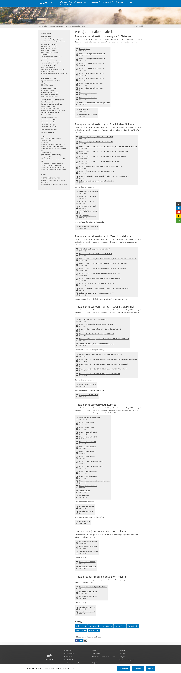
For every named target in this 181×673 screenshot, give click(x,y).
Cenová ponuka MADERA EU (87, 567)
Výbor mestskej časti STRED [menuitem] (48, 120)
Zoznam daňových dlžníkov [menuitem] (48, 67)
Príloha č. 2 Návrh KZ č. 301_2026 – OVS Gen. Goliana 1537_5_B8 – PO (99, 161)
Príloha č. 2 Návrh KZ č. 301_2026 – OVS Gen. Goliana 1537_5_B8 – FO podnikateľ (102, 156)
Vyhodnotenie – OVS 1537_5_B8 (88, 226)
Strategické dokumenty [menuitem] (47, 71)
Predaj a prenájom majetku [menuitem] (48, 50)
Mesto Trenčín (68, 650)
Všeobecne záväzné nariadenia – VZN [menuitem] (51, 56)
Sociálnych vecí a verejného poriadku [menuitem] (51, 108)
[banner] (46, 3)
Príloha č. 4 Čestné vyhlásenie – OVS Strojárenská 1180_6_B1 (96, 334)
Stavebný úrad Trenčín (49, 129)
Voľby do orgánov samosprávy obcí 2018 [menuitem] (52, 167)
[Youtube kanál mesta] (178, 212)
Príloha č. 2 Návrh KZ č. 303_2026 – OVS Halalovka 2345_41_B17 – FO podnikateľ (102, 268)
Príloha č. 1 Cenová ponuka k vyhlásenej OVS (92, 54)
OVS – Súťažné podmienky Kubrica (89, 417)
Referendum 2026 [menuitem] (46, 142)
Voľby (43, 136)
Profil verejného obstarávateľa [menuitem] (49, 52)
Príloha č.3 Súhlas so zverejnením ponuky (91, 83)
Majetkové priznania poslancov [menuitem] (49, 96)
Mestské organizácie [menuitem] (46, 61)
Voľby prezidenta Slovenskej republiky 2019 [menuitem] (53, 165)
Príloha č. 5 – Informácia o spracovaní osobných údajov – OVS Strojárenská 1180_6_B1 (104, 339)
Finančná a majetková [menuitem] (47, 102)
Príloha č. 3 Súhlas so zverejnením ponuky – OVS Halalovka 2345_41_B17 (100, 278)
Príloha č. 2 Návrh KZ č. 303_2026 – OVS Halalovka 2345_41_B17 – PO (99, 273)
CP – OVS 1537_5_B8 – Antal (87, 196)
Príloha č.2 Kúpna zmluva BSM (88, 432)
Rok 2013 (92, 630)
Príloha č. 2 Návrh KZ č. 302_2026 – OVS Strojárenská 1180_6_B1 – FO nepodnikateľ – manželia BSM (108, 359)
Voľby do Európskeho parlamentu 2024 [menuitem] (52, 146)
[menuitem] (67, 2)
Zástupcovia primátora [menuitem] (56, 39)
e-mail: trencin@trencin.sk (71, 663)
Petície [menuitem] (54, 65)
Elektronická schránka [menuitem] (47, 85)
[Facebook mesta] (178, 208)
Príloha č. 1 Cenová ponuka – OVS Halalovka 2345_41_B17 (95, 254)
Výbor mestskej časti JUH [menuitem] (48, 124)
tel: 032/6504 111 (69, 660)
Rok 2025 (93, 626)
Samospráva (51, 26)
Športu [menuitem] (55, 106)
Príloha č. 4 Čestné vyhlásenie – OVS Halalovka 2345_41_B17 (96, 283)
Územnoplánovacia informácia (88, 114)
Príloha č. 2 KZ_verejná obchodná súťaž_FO (92, 63)
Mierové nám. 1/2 (69, 654)
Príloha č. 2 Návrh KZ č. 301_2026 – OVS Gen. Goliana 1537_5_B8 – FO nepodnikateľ (103, 151)
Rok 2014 (79, 630)
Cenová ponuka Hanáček (86, 506)
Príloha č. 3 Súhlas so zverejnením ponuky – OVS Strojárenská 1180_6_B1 (100, 329)
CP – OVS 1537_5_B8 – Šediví (87, 216)
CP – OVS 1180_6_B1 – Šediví (87, 384)
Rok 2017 (118, 626)
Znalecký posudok (84, 491)
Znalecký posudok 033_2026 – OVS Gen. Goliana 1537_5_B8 (96, 181)
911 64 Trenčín (68, 657)
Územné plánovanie (47, 133)
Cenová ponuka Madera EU (87, 612)
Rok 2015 (131, 626)
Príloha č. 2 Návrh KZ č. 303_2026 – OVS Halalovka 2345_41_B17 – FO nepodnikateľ (103, 263)
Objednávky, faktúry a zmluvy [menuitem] (49, 48)
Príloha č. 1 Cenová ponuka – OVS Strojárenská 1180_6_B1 (96, 324)
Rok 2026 (79, 626)
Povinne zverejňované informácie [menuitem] (50, 63)
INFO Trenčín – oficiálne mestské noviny (103, 657)
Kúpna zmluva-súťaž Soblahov (88, 541)
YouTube (122, 654)
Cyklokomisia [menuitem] (61, 110)
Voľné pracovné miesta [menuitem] (47, 83)
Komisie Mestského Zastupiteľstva (52, 100)
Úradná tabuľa (46, 33)
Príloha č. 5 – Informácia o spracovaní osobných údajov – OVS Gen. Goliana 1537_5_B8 (104, 176)
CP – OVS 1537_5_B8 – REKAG (88, 211)
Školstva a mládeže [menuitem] (46, 106)
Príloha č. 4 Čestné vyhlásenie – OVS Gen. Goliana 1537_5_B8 (96, 171)
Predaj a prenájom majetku (77, 26)
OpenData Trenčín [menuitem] (46, 65)
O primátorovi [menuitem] (45, 39)
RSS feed (94, 663)
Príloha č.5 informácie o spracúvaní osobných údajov (94, 103)
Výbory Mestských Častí (49, 118)
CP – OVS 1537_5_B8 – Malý (87, 206)
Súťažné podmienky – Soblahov (88, 551)
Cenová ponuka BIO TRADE (87, 562)
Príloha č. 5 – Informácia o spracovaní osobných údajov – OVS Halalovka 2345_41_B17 (104, 288)
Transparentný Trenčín (62, 26)
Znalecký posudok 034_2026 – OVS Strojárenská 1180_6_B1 (96, 344)
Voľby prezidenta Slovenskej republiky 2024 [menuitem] (53, 144)
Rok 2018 (106, 626)
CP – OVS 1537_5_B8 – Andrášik (88, 191)
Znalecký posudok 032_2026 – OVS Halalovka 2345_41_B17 (96, 293)
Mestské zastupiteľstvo (49, 88)
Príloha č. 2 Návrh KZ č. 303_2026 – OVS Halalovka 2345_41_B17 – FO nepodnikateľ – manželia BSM (108, 259)
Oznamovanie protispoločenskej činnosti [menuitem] (52, 69)
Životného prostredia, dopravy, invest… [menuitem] (52, 104)
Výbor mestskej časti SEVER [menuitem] (48, 122)
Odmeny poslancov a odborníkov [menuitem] (50, 94)
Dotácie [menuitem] (55, 46)
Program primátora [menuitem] (59, 41)
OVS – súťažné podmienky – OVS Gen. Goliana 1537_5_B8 (96, 137)
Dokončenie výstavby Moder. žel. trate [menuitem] (51, 112)
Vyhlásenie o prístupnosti (127, 660)
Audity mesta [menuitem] (57, 61)
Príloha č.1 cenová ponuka (86, 422)
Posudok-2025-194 (84, 109)
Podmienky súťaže (84, 49)
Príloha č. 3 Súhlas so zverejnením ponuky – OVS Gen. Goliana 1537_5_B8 (100, 166)
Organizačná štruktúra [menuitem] (47, 81)
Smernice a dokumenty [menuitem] (47, 59)
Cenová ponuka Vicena (86, 511)
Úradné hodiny (96, 654)
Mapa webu (95, 660)
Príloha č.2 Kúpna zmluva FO (87, 442)
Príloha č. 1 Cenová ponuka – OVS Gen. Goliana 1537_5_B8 (96, 142)
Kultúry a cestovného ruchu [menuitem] (48, 110)
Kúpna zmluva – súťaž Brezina (88, 591)
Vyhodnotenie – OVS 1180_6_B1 (88, 395)
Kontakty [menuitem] (57, 81)
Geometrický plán (84, 495)
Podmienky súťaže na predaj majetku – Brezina (93, 587)
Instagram (122, 657)
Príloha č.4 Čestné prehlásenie (88, 93)
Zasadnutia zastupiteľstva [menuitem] (48, 90)
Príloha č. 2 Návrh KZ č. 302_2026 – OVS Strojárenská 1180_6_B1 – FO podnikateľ (102, 369)
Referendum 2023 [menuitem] (46, 152)
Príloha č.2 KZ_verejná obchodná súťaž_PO (91, 73)
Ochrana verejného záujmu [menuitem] (48, 114)
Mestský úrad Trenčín (48, 78)
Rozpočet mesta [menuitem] (45, 54)
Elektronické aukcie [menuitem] (46, 46)
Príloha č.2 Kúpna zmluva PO (87, 451)
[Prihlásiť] (178, 216)
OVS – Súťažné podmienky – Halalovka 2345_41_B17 (94, 249)
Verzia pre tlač (139, 26)
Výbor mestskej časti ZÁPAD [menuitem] (49, 126)
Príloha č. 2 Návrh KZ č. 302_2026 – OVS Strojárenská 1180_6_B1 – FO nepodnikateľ (103, 364)
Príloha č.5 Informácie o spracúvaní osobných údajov (94, 481)
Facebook (122, 650)
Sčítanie (43, 174)
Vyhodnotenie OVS (84, 521)
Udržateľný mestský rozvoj (50, 178)
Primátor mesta (46, 37)
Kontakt (94, 650)
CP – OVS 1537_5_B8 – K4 (86, 201)
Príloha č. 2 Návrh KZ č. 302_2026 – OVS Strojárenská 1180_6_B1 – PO (99, 374)
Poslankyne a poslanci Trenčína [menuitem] (49, 92)
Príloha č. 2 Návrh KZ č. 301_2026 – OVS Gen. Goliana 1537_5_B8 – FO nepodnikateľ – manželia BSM (108, 146)
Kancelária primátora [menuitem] (46, 41)
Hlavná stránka (42, 26)
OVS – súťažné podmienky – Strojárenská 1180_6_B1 (94, 319)
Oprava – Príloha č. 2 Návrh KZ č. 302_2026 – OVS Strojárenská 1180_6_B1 (100, 354)
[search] (178, 204)
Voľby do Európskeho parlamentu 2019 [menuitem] (52, 163)
